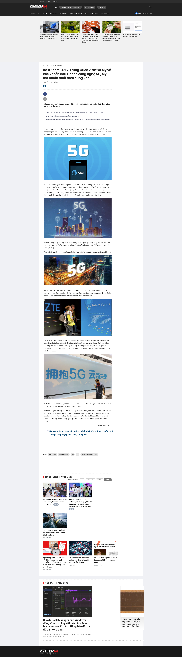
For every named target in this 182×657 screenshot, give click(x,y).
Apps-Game (94, 14)
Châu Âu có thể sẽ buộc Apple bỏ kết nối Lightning (62, 116)
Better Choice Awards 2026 (71, 7)
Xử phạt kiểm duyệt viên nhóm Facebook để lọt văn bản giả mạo (105, 560)
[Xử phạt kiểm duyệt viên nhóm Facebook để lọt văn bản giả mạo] (106, 548)
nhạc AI (102, 7)
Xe (86, 14)
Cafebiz (55, 1)
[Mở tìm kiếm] (150, 7)
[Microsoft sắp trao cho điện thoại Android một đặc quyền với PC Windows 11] (49, 27)
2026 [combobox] (99, 480)
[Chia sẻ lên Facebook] (45, 94)
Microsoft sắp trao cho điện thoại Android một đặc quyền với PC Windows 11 (49, 36)
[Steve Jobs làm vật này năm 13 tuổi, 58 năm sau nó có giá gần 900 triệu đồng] (132, 601)
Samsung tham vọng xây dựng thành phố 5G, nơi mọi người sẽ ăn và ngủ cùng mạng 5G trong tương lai (81, 433)
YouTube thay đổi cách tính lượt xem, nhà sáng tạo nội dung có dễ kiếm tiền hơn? (79, 560)
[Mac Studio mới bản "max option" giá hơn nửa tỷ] (132, 27)
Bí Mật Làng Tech (143, 13)
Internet (53, 14)
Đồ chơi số (105, 14)
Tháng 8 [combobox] (90, 480)
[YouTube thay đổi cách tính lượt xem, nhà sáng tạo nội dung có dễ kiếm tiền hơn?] (80, 548)
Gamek (42, 1)
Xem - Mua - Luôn (76, 14)
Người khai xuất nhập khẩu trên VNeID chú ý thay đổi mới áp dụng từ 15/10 (55, 502)
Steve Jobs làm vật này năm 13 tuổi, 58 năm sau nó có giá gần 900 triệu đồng (131, 622)
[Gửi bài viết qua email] (44, 86)
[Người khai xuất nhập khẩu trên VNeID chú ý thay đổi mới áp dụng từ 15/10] (55, 490)
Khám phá (63, 14)
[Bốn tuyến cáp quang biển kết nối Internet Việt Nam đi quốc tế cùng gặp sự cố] (55, 520)
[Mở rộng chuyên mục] (150, 13)
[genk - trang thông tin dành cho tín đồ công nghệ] (49, 652)
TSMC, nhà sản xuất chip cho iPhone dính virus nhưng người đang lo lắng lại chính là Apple (74, 112)
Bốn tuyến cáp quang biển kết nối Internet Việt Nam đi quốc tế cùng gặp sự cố (54, 532)
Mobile (32, 14)
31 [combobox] (81, 480)
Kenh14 (48, 1)
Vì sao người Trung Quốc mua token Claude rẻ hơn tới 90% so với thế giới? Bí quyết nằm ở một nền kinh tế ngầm (91, 38)
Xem (107, 480)
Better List (90, 7)
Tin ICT (44, 14)
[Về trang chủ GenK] (38, 7)
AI (38, 14)
